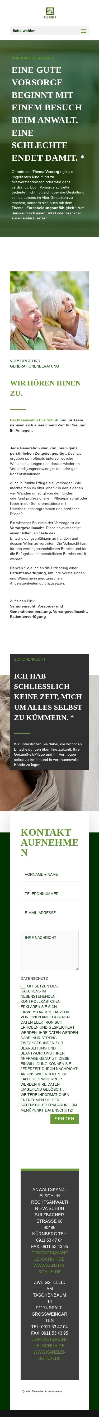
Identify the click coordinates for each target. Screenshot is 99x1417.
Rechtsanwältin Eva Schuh (34, 420)
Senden (64, 1119)
